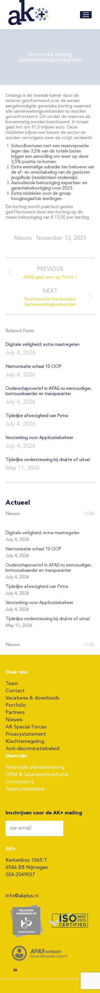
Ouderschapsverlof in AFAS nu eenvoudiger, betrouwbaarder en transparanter (49, 391)
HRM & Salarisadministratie (37, 774)
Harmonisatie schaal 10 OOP (33, 366)
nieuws (23, 238)
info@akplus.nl (22, 895)
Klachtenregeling (25, 741)
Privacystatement (26, 734)
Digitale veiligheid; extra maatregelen (42, 345)
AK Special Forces (26, 727)
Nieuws (14, 719)
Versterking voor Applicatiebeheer (39, 438)
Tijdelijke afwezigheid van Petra (37, 416)
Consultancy (20, 781)
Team (12, 683)
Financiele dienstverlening (35, 767)
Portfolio (16, 705)
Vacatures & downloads (32, 698)
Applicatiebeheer (25, 789)
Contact (15, 690)
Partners (15, 712)
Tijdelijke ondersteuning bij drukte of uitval (48, 460)
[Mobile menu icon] (86, 14)
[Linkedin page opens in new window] (15, 969)
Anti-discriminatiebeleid (32, 748)
